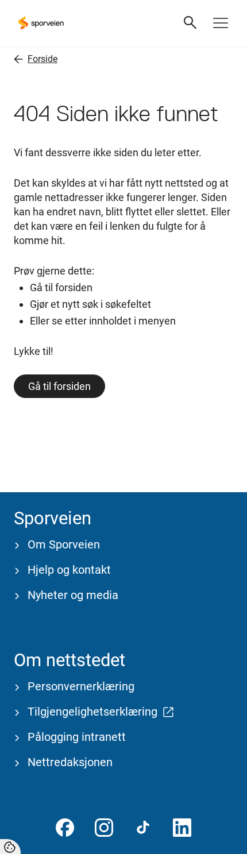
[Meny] (220, 23)
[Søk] (190, 23)
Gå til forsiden (59, 386)
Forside (42, 58)
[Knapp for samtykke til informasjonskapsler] (10, 846)
